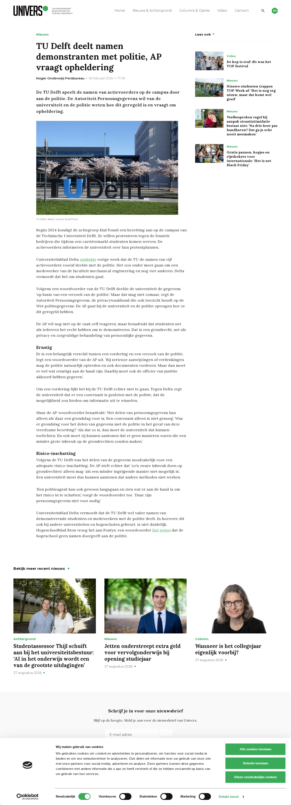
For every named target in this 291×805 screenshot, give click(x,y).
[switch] (125, 796)
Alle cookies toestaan (255, 749)
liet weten (161, 530)
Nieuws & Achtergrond (152, 11)
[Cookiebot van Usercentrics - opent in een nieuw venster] (27, 797)
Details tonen (229, 796)
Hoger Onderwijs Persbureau (60, 78)
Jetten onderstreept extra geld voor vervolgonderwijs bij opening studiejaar (142, 652)
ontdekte (88, 259)
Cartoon (242, 11)
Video (222, 11)
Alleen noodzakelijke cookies (255, 777)
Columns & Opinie (194, 11)
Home (120, 11)
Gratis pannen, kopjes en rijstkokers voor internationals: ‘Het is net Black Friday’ (249, 158)
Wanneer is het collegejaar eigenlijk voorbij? (228, 649)
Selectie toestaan (255, 763)
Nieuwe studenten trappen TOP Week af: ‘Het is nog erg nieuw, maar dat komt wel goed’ (251, 92)
